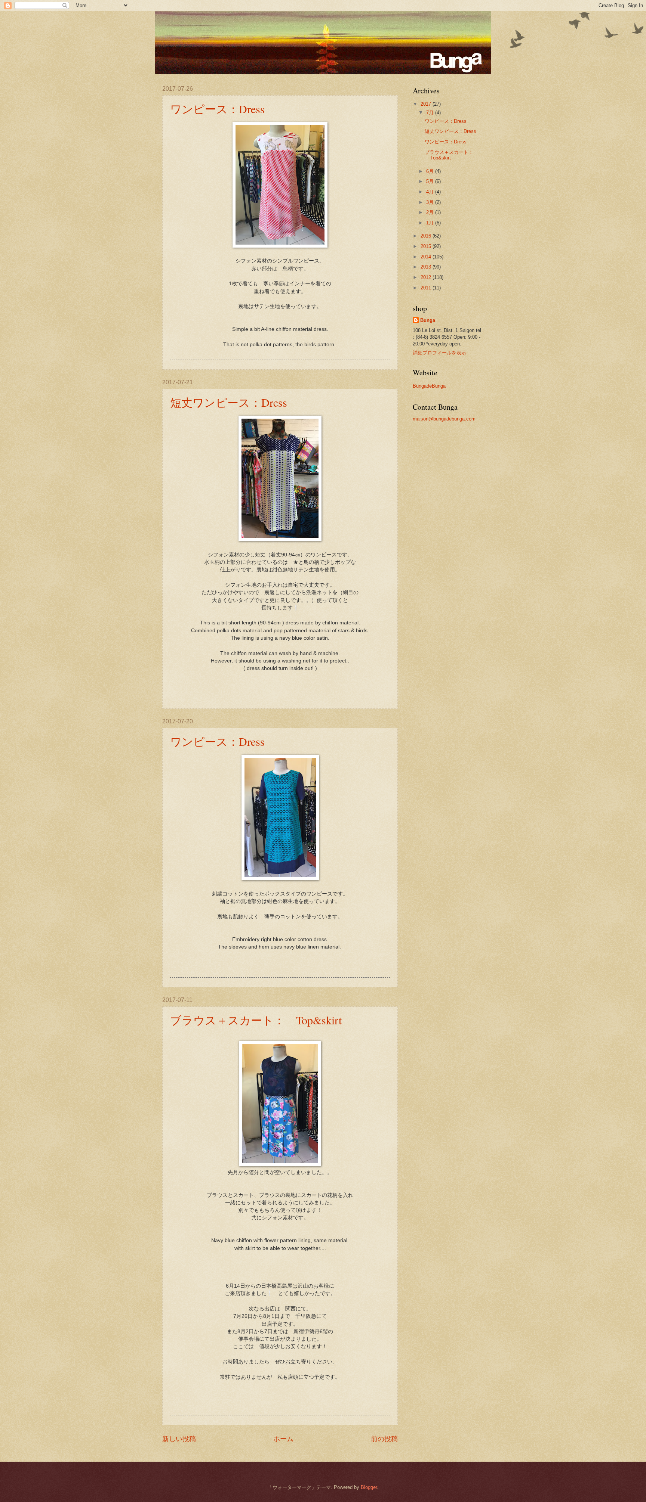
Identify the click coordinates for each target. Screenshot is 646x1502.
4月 (430, 192)
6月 (430, 171)
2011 (427, 288)
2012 (427, 277)
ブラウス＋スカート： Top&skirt (256, 1019)
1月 (430, 223)
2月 (430, 212)
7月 (430, 112)
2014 (427, 257)
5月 (430, 181)
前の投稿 (384, 1439)
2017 (427, 104)
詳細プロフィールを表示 (439, 353)
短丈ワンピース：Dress (228, 402)
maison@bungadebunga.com (444, 419)
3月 (430, 202)
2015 (427, 246)
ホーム (283, 1439)
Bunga (427, 320)
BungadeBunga (429, 386)
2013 (427, 267)
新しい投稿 (179, 1439)
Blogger (369, 1487)
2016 (427, 236)
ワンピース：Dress (217, 108)
